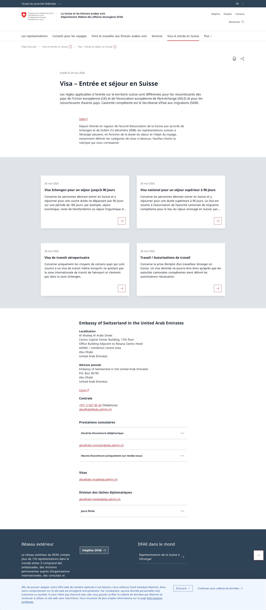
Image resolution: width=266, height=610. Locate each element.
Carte (82, 390)
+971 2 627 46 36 (90, 405)
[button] (34, 36)
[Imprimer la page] (234, 58)
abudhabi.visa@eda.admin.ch (98, 479)
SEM (82, 119)
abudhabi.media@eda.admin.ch (100, 499)
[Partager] (242, 58)
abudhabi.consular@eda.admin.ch (101, 445)
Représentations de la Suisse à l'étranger (159, 557)
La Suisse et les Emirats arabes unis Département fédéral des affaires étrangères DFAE (92, 15)
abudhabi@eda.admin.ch (95, 409)
